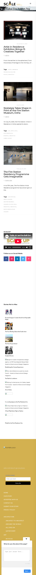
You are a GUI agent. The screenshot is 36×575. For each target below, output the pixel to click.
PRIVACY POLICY (9, 510)
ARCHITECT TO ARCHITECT (15, 520)
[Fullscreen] (30, 247)
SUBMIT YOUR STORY (11, 506)
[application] (18, 241)
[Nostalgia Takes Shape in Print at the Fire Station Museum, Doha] (18, 91)
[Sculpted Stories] (9, 350)
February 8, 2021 (21, 168)
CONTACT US (8, 503)
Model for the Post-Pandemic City (13, 423)
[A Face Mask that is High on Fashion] (18, 406)
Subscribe (18, 483)
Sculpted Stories (9, 355)
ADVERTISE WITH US (11, 499)
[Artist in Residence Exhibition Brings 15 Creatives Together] (18, 30)
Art (5, 43)
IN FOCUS (9, 539)
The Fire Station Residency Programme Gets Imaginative (16, 174)
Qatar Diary (10, 531)
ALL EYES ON (10, 527)
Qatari (10, 138)
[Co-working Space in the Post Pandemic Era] (9, 396)
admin (7, 55)
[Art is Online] (18, 384)
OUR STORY (8, 496)
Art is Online (8, 390)
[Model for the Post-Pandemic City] (9, 417)
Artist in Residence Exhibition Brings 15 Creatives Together (14, 49)
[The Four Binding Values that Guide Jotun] (9, 325)
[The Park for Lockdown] (18, 373)
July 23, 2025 (20, 105)
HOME (6, 492)
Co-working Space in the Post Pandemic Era (16, 402)
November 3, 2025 (22, 43)
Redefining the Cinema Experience (14, 367)
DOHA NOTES (11, 43)
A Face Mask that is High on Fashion (14, 411)
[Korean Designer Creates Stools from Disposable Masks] (9, 311)
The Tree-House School (11, 343)
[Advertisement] (18, 279)
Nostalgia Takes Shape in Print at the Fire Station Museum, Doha (17, 110)
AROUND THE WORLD (13, 524)
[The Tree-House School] (9, 337)
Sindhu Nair (8, 180)
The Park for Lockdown (11, 378)
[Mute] (27, 247)
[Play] (6, 247)
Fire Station (11, 74)
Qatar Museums (8, 209)
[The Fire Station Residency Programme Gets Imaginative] (18, 155)
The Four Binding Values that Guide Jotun (15, 331)
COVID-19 (11, 204)
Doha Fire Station (8, 133)
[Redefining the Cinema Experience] (18, 361)
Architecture (9, 517)
